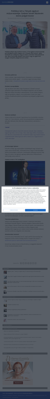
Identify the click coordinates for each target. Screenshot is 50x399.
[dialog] (25, 200)
